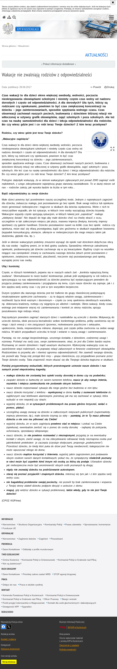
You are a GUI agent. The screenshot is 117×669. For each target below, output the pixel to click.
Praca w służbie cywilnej (31, 584)
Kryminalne (7, 533)
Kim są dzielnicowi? (12, 563)
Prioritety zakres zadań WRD (37, 574)
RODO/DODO (7, 612)
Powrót (97, 87)
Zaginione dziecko (27, 539)
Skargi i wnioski (69, 599)
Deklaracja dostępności (10, 648)
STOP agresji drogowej (65, 574)
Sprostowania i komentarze (97, 524)
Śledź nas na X (8, 626)
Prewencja (7, 544)
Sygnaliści (27, 606)
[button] (111, 17)
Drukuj (110, 87)
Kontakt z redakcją (8, 639)
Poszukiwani (57, 539)
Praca (4, 579)
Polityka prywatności (67, 649)
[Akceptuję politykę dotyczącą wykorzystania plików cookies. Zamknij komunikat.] (113, 2)
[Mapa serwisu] (9, 17)
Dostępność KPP (11, 606)
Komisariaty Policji (53, 524)
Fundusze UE (9, 528)
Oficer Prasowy (51, 599)
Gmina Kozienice (11, 560)
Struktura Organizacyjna (30, 524)
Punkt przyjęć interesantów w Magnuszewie (24, 603)
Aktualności (23, 46)
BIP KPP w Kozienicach (77, 627)
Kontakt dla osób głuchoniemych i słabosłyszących (72, 603)
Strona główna (9, 46)
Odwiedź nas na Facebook (3, 626)
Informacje (7, 519)
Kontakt (6, 590)
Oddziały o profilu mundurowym (38, 549)
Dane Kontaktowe (11, 549)
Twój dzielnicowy (10, 554)
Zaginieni (43, 539)
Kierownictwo (9, 524)
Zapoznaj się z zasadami (69, 645)
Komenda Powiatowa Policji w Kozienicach (23, 595)
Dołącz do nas (9, 584)
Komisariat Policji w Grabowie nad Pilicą (77, 560)
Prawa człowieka (73, 524)
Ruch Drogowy (9, 568)
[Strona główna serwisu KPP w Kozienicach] (4, 17)
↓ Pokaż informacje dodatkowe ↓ (58, 64)
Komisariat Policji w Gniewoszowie (38, 560)
